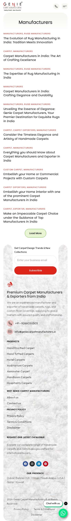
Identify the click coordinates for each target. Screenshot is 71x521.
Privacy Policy (15, 416)
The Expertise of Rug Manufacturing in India (31, 76)
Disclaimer (14, 427)
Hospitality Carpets (19, 383)
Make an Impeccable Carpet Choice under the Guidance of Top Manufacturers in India (30, 217)
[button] (65, 6)
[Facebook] (25, 463)
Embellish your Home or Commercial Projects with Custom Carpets (30, 176)
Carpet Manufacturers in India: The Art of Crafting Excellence (32, 58)
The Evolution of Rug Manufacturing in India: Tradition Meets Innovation (31, 40)
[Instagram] (32, 463)
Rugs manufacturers (37, 33)
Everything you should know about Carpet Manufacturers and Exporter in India (31, 156)
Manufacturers (13, 33)
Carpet (7, 51)
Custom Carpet (12, 169)
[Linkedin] (39, 463)
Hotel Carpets (16, 359)
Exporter (19, 208)
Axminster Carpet (18, 371)
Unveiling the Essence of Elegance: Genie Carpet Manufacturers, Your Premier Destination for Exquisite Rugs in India (31, 115)
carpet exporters (24, 130)
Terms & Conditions (19, 421)
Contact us (14, 403)
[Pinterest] (45, 463)
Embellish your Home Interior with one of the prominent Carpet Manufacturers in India (31, 196)
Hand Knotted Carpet (20, 348)
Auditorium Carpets (20, 365)
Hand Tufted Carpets (20, 354)
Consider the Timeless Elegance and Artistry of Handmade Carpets (30, 137)
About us (12, 397)
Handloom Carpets (19, 377)
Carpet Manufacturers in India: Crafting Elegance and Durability (28, 93)
